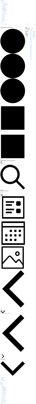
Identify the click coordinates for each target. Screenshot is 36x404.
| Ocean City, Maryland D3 (34, 37)
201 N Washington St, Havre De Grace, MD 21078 (26, 39)
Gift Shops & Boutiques (5, 4)
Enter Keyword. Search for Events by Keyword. (5, 164)
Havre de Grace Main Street (30, 52)
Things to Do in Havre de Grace (31, 33)
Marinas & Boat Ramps (5, 10)
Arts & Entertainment (4, 13)
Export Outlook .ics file (3, 380)
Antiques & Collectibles (5, 3)
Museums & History (31, 43)
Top (0, 381)
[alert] (12, 117)
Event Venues (3, 18)
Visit (1, 1)
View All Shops (4, 5)
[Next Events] (1, 308)
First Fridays (2, 384)
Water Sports (4, 12)
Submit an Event (3, 19)
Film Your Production (4, 401)
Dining (2, 385)
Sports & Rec (4, 11)
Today (1, 309)
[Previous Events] (13, 307)
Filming (3, 20)
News (1, 22)
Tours (2, 15)
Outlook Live (2, 379)
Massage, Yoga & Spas (4, 8)
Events (1, 17)
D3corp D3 (34, 36)
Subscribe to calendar (3, 359)
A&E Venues (4, 14)
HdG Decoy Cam (3, 397)
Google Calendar (3, 377)
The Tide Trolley (4, 7)
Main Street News (30, 50)
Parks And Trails (30, 41)
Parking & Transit (3, 6)
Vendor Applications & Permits (5, 400)
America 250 (2, 0)
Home (1, 383)
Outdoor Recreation (4, 389)
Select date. (6, 313)
